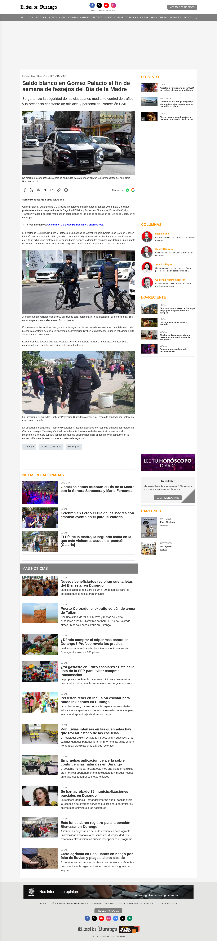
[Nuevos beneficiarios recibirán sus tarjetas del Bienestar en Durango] (40, 588)
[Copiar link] (59, 190)
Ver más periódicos (182, 7)
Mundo (62, 17)
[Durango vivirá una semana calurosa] (149, 322)
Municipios (74, 446)
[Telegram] (45, 190)
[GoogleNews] (115, 918)
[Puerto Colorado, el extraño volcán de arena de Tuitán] (40, 617)
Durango (29, 446)
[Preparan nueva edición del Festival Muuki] (149, 349)
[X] (99, 5)
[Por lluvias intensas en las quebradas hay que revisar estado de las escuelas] (40, 737)
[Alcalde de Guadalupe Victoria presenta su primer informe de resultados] (149, 335)
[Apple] (122, 918)
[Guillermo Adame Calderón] (147, 283)
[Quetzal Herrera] (147, 252)
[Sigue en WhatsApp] (127, 190)
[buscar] (195, 17)
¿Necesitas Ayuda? (108, 911)
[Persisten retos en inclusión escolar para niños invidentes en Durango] (40, 706)
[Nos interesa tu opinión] (108, 892)
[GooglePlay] (129, 918)
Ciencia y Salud (148, 17)
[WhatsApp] (38, 190)
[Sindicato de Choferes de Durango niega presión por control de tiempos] (149, 309)
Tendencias (131, 17)
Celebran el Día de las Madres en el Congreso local (75, 224)
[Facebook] (92, 5)
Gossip (108, 17)
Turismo (163, 17)
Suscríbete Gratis (167, 498)
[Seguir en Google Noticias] (132, 190)
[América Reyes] (147, 267)
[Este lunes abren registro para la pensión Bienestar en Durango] (40, 831)
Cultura (118, 17)
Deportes (175, 17)
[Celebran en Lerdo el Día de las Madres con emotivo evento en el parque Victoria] (40, 517)
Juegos (187, 17)
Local (31, 17)
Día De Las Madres (51, 446)
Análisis (84, 17)
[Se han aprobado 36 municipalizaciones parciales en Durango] (40, 800)
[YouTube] (106, 5)
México (53, 17)
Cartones (97, 17)
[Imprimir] (66, 190)
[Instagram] (113, 5)
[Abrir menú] (22, 17)
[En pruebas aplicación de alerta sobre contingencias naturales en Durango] (40, 768)
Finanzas (73, 17)
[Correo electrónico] (51, 190)
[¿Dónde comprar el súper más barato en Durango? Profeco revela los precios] (40, 646)
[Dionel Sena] (147, 237)
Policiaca (41, 17)
